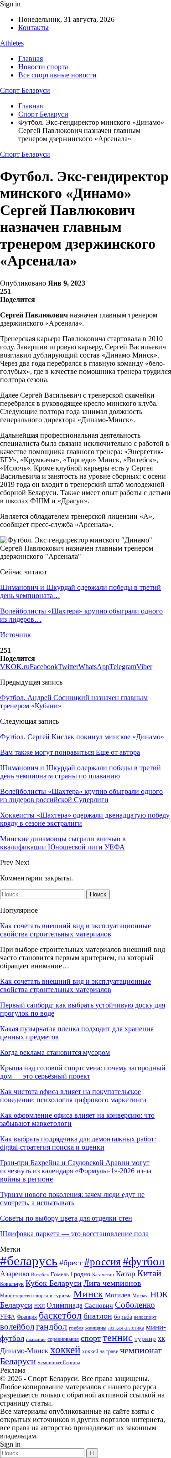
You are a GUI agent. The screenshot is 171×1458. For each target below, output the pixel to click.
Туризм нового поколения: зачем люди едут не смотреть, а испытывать (72, 1199)
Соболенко (135, 1305)
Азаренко (14, 1274)
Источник (15, 635)
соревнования (63, 1339)
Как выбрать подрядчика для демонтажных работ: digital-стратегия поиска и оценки (78, 1143)
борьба (123, 1316)
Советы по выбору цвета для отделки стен (66, 1218)
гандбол (51, 1326)
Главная (30, 58)
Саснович (98, 1305)
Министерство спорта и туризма (36, 1295)
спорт (91, 1338)
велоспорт (145, 1317)
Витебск (40, 1274)
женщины (95, 1327)
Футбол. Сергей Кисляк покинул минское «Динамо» (84, 737)
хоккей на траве (100, 1351)
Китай (149, 1273)
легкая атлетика (126, 1328)
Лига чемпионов (112, 1283)
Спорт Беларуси (25, 90)
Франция (27, 1317)
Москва (140, 1295)
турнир (145, 1338)
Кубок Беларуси (54, 1283)
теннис (118, 1337)
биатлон (97, 1315)
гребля (76, 1327)
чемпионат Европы (59, 1362)
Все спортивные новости (57, 75)
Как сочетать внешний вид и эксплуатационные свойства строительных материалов (75, 930)
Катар (125, 1273)
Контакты (33, 27)
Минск (88, 1293)
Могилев (117, 1295)
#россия (102, 1262)
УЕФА (7, 1317)
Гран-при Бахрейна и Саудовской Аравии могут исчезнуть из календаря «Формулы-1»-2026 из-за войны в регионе (75, 1171)
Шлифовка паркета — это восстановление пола (74, 1234)
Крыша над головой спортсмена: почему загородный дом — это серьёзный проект (83, 1072)
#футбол (144, 1261)
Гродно (80, 1274)
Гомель (60, 1274)
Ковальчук (12, 1284)
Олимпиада (65, 1305)
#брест (71, 1262)
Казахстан (103, 1274)
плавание (36, 1339)
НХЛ (39, 1306)
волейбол (17, 1326)
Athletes (12, 43)
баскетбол (60, 1315)
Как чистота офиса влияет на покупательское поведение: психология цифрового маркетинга (73, 1096)
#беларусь (28, 1260)
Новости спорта (43, 67)
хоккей (65, 1350)
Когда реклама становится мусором (55, 1052)
